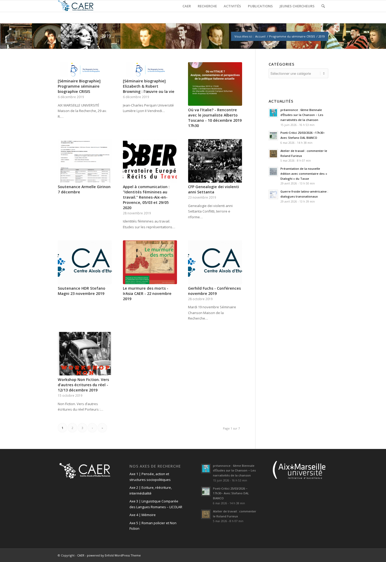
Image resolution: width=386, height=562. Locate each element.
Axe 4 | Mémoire (142, 514)
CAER (80, 555)
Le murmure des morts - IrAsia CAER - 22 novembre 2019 (147, 293)
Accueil (260, 36)
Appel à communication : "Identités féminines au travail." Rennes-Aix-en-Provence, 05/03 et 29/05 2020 (146, 197)
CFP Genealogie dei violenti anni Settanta (213, 189)
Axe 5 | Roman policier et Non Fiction (152, 526)
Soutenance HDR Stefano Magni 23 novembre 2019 (81, 291)
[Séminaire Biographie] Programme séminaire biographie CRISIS (79, 86)
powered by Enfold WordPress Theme (114, 555)
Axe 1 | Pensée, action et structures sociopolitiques (150, 476)
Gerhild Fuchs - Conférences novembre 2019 (214, 291)
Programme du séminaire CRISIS (292, 36)
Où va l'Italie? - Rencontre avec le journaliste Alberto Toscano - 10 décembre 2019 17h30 (215, 117)
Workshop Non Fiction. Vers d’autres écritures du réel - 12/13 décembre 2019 (83, 385)
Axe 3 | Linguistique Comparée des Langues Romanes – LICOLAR (155, 504)
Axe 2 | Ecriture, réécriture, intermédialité (150, 490)
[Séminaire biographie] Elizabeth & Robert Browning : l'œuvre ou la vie (148, 86)
